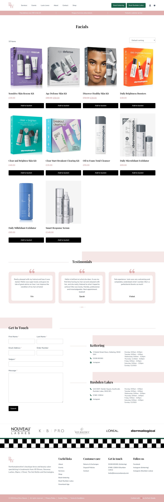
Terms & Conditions (77, 498)
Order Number (42, 348)
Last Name (42, 336)
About (56, 5)
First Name (14, 336)
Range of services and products (82, 13)
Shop (74, 5)
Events (34, 5)
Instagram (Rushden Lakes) (143, 471)
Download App (63, 484)
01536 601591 (98, 358)
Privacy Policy (50, 498)
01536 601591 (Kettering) (117, 464)
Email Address (15, 348)
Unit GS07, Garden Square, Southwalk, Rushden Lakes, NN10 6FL (106, 390)
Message (13, 370)
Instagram (96, 362)
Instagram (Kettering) (141, 467)
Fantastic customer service (133, 13)
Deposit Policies (89, 467)
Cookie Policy (63, 498)
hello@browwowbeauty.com (118, 473)
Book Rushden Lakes (136, 5)
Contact (65, 5)
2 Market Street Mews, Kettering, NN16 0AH (106, 353)
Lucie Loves (45, 5)
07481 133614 (98, 395)
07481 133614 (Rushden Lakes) (117, 468)
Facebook (136, 464)
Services (24, 5)
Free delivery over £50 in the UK (30, 13)
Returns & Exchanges (91, 464)
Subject (12, 359)
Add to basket (26, 105)
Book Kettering (118, 5)
